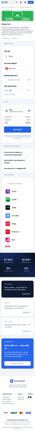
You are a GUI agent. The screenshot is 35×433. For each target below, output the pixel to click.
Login (30, 2)
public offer (21, 137)
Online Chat (21, 399)
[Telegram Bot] (31, 397)
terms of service (17, 138)
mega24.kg (6, 38)
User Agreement (6, 399)
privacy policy (27, 137)
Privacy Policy (5, 397)
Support (14, 38)
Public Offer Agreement (8, 403)
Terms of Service (6, 401)
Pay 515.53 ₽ (17, 129)
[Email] (29, 397)
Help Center (21, 397)
